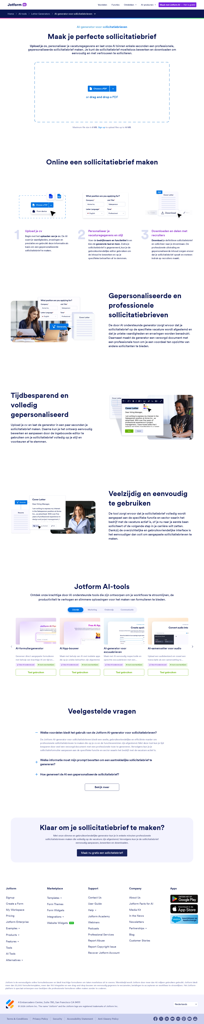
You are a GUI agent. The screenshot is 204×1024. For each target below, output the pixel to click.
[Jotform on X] (161, 1019)
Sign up (101, 127)
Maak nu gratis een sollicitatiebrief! (102, 852)
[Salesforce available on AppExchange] (184, 919)
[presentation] (102, 92)
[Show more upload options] (113, 89)
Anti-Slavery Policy (108, 1018)
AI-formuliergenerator (29, 648)
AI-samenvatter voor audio (164, 648)
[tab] (75, 609)
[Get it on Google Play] (184, 899)
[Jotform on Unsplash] (195, 1019)
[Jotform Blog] (178, 1019)
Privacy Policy (40, 1018)
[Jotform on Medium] (172, 1019)
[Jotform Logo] (17, 4)
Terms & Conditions (17, 1018)
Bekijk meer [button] (102, 787)
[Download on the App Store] (184, 908)
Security (57, 1018)
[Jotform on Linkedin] (167, 1019)
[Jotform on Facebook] (155, 1019)
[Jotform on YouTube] (189, 1019)
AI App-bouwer (69, 648)
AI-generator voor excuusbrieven (115, 650)
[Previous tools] (11, 646)
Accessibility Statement (80, 1018)
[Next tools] (192, 646)
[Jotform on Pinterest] (184, 1019)
